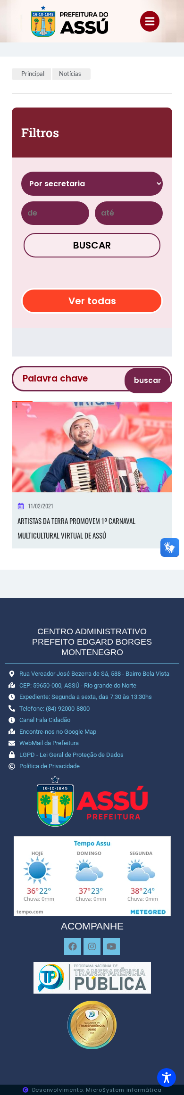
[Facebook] (72, 946)
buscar (147, 380)
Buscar (92, 245)
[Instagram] (92, 946)
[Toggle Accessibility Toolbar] (166, 1077)
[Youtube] (111, 946)
